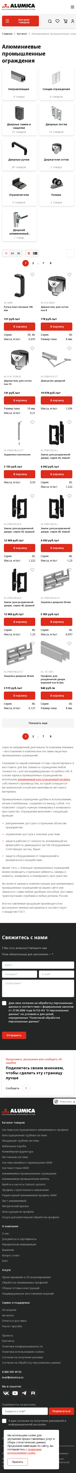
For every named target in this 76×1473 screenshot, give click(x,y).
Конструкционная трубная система (24, 1135)
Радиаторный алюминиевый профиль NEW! (29, 1195)
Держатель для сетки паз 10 (18, 382)
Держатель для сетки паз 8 (54, 308)
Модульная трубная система (20, 1140)
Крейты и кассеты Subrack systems (24, 1184)
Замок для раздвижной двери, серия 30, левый (55, 456)
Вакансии (8, 1250)
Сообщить (12, 1088)
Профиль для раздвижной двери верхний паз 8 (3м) (53, 679)
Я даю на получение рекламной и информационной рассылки (37, 1422)
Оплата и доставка (14, 1320)
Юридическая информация (19, 1244)
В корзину (20, 326)
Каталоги (8, 1315)
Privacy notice (65, 1102)
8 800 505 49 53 (11, 1372)
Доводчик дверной (53, 380)
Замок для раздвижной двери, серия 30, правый (19, 530)
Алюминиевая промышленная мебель (25, 1179)
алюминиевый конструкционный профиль (44, 779)
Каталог (22, 33)
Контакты (8, 1341)
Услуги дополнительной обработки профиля (30, 1217)
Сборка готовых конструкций (20, 1288)
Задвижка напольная (17, 454)
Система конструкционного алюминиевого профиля (35, 1129)
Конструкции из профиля (18, 1211)
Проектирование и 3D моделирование (26, 1277)
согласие (28, 1003)
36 (18, 253)
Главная (7, 33)
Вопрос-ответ (11, 1255)
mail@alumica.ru (12, 1377)
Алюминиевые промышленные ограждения (29, 1173)
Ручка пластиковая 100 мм (18, 308)
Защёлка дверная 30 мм (56, 602)
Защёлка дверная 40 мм (19, 676)
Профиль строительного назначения (25, 1190)
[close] (74, 1101)
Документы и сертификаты (19, 1239)
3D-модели (9, 1310)
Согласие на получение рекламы (22, 1357)
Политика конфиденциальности (22, 1346)
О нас (5, 1233)
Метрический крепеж (15, 1206)
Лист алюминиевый (14, 1200)
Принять (17, 1462)
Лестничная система (15, 1157)
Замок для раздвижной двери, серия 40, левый (55, 530)
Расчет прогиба (12, 1326)
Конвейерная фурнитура (17, 1151)
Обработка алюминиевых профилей (25, 1282)
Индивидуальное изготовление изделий (28, 1293)
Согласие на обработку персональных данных (31, 1362)
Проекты (7, 1335)
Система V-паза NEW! (15, 1168)
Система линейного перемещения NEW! (27, 1162)
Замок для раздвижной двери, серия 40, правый (19, 603)
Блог (5, 1260)
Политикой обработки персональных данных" (34, 1019)
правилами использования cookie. (24, 1451)
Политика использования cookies (23, 1351)
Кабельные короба (14, 1146)
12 (5, 253)
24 (12, 253)
